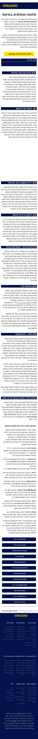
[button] (35, 5)
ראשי (35, 611)
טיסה (27, 346)
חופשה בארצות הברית (25, 611)
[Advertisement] (19, 160)
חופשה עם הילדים (24, 303)
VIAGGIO (10, 6)
